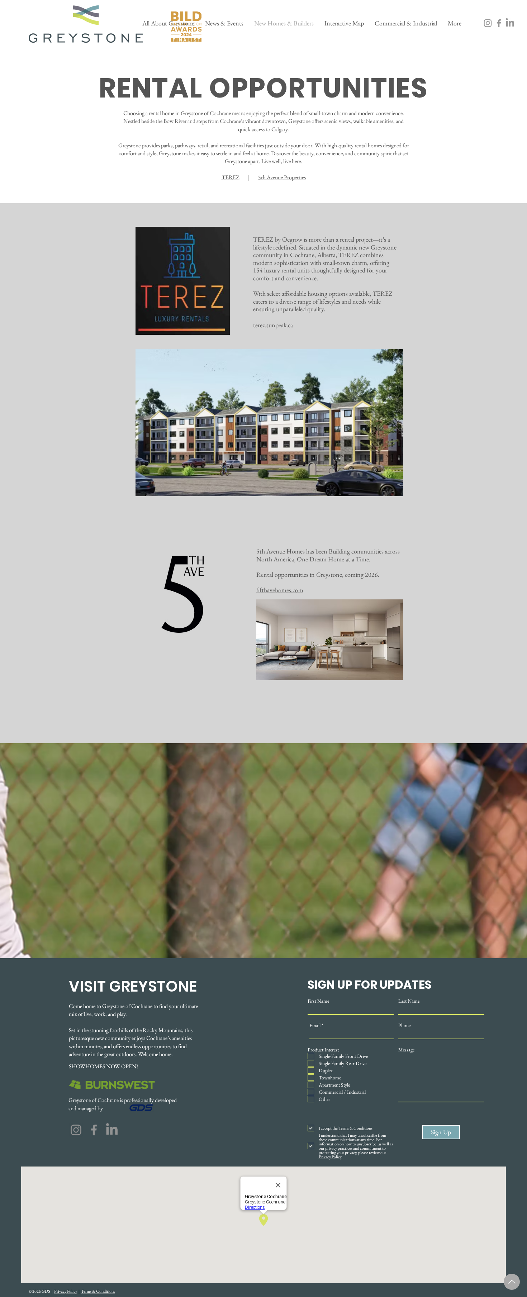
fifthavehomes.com (279, 590)
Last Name (408, 1000)
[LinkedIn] (510, 23)
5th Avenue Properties (282, 177)
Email (315, 1025)
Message (406, 1049)
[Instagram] (488, 23)
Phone (404, 1025)
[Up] (512, 1282)
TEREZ (230, 177)
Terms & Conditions (98, 1291)
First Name (318, 1000)
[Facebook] (499, 23)
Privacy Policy (65, 1291)
